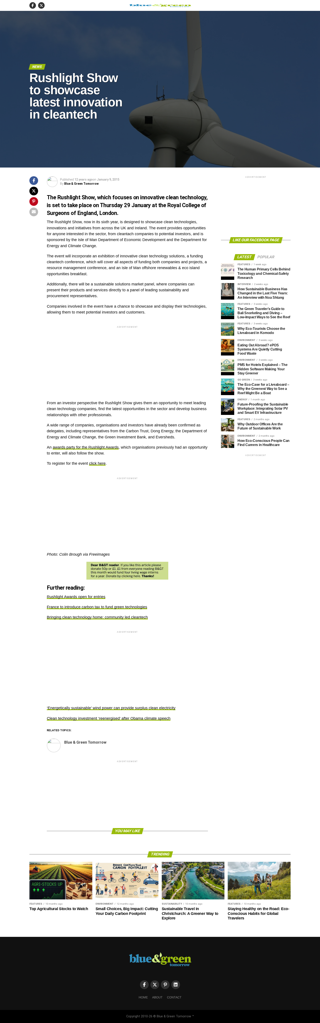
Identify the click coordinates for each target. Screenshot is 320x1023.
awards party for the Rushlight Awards (86, 447)
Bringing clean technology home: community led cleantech (97, 617)
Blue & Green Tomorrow (81, 183)
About (157, 997)
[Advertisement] (127, 359)
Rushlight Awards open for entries (76, 597)
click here (97, 463)
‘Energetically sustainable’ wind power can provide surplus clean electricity (111, 708)
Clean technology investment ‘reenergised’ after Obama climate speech (108, 718)
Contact (174, 997)
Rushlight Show (75, 197)
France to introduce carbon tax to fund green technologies (97, 607)
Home (143, 997)
